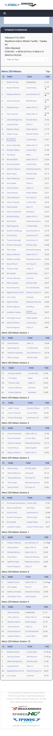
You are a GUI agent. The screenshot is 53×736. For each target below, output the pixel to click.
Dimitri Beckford (13, 164)
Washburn (30, 212)
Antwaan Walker (13, 150)
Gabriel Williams (13, 323)
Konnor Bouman (13, 288)
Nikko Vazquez (12, 283)
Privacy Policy (14, 693)
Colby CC (29, 188)
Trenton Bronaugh (14, 240)
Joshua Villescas (13, 278)
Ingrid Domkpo (12, 302)
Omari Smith (12, 235)
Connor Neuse (12, 193)
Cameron (30, 278)
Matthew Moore (13, 129)
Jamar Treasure (13, 202)
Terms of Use (14, 696)
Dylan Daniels (12, 207)
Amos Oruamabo (13, 145)
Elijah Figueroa (12, 226)
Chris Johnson (12, 114)
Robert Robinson (13, 178)
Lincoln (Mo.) (31, 88)
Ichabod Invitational (16, 30)
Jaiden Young (12, 134)
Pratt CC (29, 124)
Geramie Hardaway (14, 231)
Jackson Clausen (13, 169)
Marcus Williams (13, 254)
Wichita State (31, 120)
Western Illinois (32, 134)
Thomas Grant (12, 269)
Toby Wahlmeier (13, 197)
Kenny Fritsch (12, 264)
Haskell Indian (31, 273)
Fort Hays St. (31, 197)
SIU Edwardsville (33, 288)
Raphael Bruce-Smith (15, 292)
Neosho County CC (33, 292)
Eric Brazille (11, 273)
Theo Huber (11, 250)
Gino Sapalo (11, 183)
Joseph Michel (12, 124)
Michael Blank (12, 159)
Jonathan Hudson (14, 312)
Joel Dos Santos (13, 101)
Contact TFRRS (13, 699)
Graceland (30, 178)
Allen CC (29, 207)
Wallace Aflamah (13, 94)
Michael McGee (13, 216)
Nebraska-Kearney (33, 169)
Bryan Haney (12, 174)
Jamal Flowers (13, 188)
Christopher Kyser (14, 318)
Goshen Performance (31, 312)
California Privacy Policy (32, 693)
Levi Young (11, 297)
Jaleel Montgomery (14, 120)
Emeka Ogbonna (13, 307)
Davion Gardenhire (14, 212)
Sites (23, 696)
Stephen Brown (13, 107)
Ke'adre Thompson (14, 245)
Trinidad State (31, 226)
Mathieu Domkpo (13, 259)
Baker (28, 155)
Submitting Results (35, 696)
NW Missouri (31, 101)
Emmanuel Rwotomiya (11, 140)
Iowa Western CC (33, 94)
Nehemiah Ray (12, 82)
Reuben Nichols (13, 88)
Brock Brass (11, 221)
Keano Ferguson (13, 327)
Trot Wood (11, 155)
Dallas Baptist (31, 129)
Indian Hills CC (32, 107)
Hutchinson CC (32, 235)
